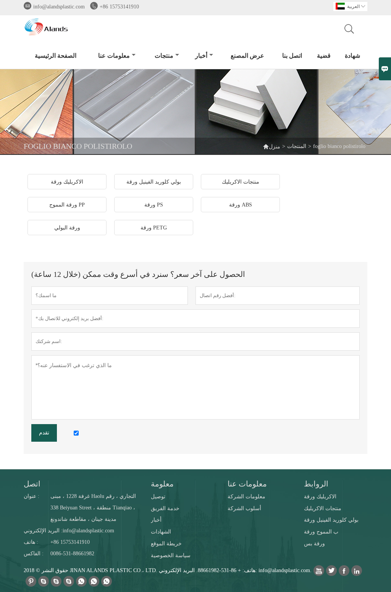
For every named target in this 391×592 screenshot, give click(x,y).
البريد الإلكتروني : (43, 530)
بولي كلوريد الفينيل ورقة (331, 520)
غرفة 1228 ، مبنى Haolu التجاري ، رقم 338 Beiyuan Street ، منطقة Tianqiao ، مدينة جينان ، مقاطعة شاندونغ (93, 507)
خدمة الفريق (165, 508)
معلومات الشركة (246, 496)
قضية (324, 55)
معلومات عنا (114, 55)
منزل (274, 147)
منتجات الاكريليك (322, 508)
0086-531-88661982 (72, 553)
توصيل (158, 496)
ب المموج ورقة (321, 532)
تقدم (44, 433)
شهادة (352, 55)
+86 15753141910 (119, 7)
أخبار (201, 55)
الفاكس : (34, 553)
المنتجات (296, 146)
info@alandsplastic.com (59, 7)
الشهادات (161, 532)
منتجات (164, 55)
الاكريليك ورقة (320, 496)
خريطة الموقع (166, 543)
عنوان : (31, 496)
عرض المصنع (247, 55)
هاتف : (31, 542)
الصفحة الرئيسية (55, 55)
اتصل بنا (292, 55)
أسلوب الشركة (244, 508)
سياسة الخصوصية (171, 555)
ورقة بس (314, 543)
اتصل (32, 484)
